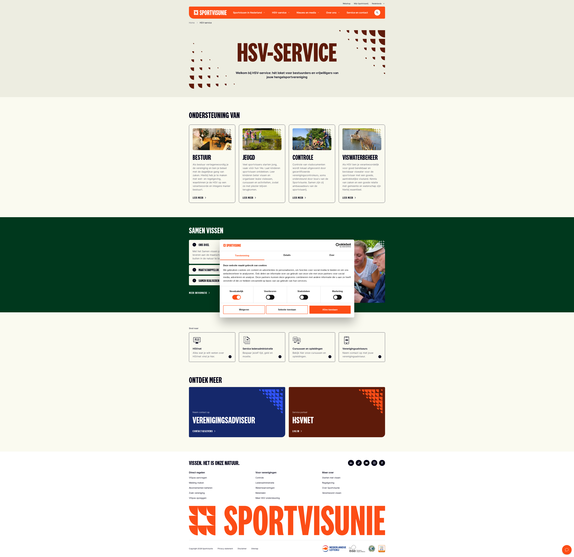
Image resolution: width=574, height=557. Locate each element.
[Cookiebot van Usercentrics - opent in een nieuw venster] (338, 245)
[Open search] (377, 13)
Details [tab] (287, 255)
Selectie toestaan (287, 309)
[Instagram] (374, 463)
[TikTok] (359, 463)
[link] (200, 197)
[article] (237, 412)
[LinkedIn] (351, 463)
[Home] (210, 12)
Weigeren (244, 309)
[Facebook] (382, 463)
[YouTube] (367, 463)
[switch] (270, 297)
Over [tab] (331, 255)
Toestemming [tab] (242, 255)
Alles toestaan (329, 309)
